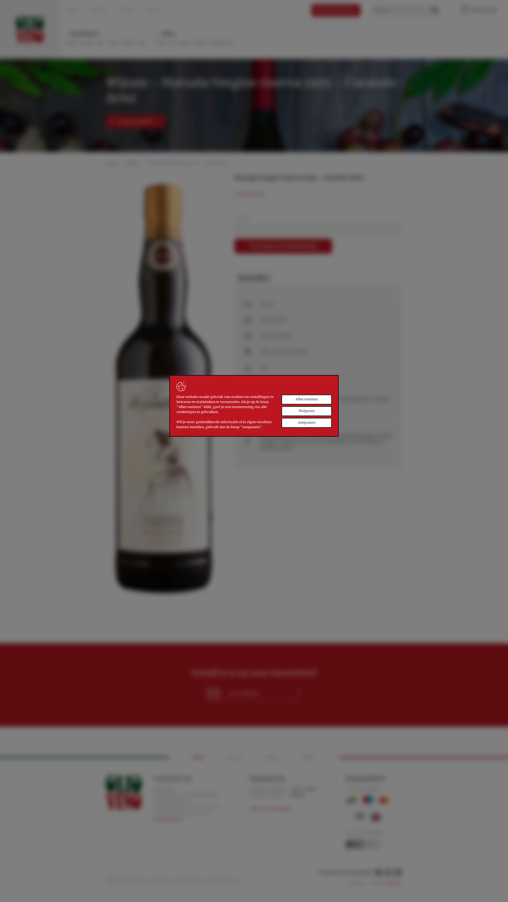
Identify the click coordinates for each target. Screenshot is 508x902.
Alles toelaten (307, 399)
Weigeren (307, 411)
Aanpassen (306, 423)
